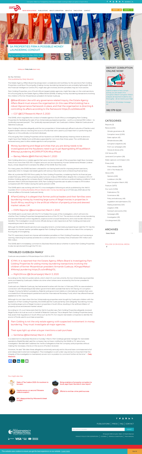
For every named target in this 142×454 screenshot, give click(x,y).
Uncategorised (111, 220)
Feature (108, 186)
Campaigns (111, 214)
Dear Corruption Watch (115, 182)
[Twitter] (110, 1)
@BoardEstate (18, 100)
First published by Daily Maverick (20, 79)
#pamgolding (68, 148)
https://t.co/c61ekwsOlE (73, 109)
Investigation (112, 217)
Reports (108, 125)
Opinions (110, 176)
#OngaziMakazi (82, 266)
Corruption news (113, 134)
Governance (111, 195)
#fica (50, 151)
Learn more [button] (65, 451)
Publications (111, 192)
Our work (109, 189)
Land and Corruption (113, 156)
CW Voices (109, 153)
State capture (112, 137)
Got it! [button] (135, 451)
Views (107, 173)
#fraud (57, 151)
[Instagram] (116, 1)
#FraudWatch (83, 148)
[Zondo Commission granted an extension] (1, 227)
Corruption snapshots (115, 144)
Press (107, 163)
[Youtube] (113, 1)
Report (115, 10)
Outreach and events (115, 211)
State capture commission (115, 160)
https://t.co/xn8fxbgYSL (44, 269)
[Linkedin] (119, 1)
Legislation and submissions (117, 202)
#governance (25, 106)
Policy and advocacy (114, 198)
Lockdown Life (112, 179)
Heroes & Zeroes (113, 150)
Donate (126, 10)
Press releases (112, 167)
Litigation (110, 208)
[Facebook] (107, 1)
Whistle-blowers (113, 141)
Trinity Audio (28, 69)
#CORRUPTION (40, 151)
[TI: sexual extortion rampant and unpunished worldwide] (140, 227)
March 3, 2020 (43, 113)
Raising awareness (114, 205)
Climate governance (114, 131)
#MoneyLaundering (21, 151)
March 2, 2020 (45, 335)
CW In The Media (113, 170)
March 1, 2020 (50, 156)
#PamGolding (75, 103)
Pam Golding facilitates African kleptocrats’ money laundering (40, 190)
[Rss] (122, 1)
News (107, 128)
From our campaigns (114, 147)
